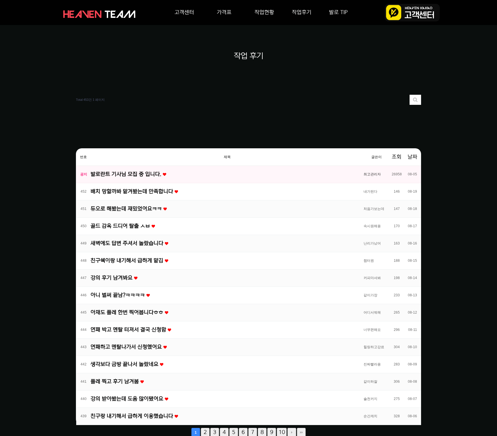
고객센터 (184, 12)
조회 (397, 157)
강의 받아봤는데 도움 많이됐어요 (128, 399)
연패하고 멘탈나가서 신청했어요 (127, 347)
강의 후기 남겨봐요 (112, 278)
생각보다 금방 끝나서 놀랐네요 (125, 364)
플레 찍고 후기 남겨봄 (115, 381)
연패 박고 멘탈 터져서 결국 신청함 (129, 330)
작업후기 (301, 12)
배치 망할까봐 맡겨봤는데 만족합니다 (133, 191)
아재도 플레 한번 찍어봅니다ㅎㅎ (128, 312)
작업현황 (264, 12)
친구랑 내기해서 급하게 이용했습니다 (133, 416)
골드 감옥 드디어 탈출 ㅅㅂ (121, 226)
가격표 (224, 12)
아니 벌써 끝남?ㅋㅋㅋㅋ (118, 295)
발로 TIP (338, 12)
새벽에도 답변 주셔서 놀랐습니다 (128, 243)
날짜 (412, 157)
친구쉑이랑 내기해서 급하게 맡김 (128, 261)
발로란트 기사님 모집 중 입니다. (127, 174)
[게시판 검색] (415, 100)
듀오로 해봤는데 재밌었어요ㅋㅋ (127, 209)
